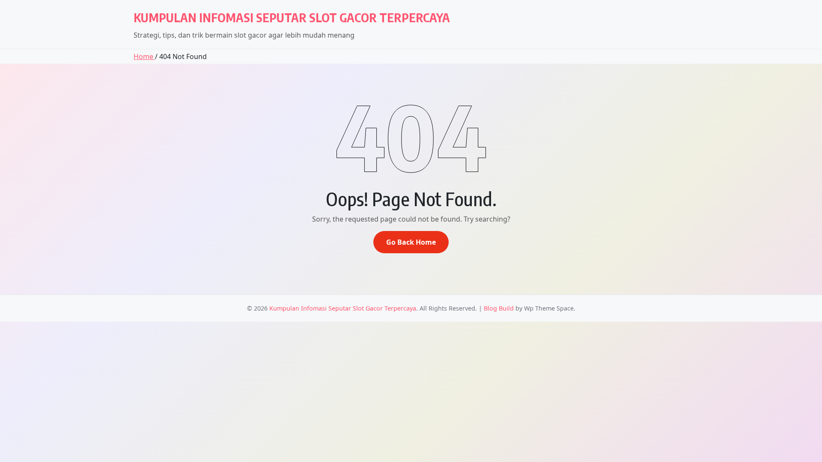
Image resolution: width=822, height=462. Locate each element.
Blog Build (499, 308)
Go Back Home (411, 242)
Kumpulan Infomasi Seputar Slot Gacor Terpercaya (292, 17)
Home (144, 56)
